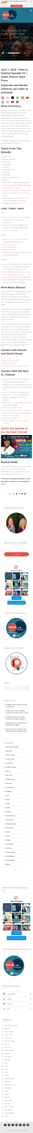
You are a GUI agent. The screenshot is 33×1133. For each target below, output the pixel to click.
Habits (8, 799)
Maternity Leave (11, 824)
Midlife (8, 832)
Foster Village (15, 188)
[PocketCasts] (23, 97)
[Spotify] (18, 97)
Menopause (9, 828)
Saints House (7, 358)
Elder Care (9, 775)
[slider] (28, 54)
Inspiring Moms (15, 43)
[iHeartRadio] (13, 102)
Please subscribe (8, 379)
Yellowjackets (18, 277)
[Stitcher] (13, 97)
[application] (16, 53)
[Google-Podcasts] (8, 97)
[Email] (28, 1125)
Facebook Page (16, 408)
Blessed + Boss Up (9, 250)
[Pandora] (18, 102)
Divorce (8, 771)
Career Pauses (10, 755)
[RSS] (20, 1125)
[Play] (3, 53)
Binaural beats (8, 264)
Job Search (9, 820)
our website (14, 403)
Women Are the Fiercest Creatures (15, 217)
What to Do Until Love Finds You (14, 239)
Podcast (21, 43)
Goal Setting (9, 787)
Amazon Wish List (23, 366)
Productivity (9, 844)
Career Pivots (10, 759)
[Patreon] (24, 1125)
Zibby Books (19, 220)
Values (8, 864)
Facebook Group (20, 410)
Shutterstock (18, 474)
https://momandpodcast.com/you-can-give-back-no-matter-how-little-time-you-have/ (17, 192)
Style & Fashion (11, 852)
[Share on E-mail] (25, 493)
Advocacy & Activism (12, 747)
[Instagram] (12, 1125)
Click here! (15, 143)
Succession (6, 277)
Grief (7, 795)
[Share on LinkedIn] (22, 493)
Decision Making (11, 767)
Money (8, 836)
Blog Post (9, 751)
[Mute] (24, 53)
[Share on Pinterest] (19, 493)
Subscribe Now (16, 6)
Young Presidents (17, 472)
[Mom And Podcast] (9, 15)
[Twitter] (16, 493)
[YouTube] (28, 97)
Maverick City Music (9, 245)
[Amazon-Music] (8, 102)
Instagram (15, 361)
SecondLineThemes (23, 1130)
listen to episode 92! (9, 230)
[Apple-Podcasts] (3, 97)
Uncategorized (10, 860)
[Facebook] (5, 1125)
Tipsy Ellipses (10, 856)
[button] (16, 4)
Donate (5, 366)
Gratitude (9, 791)
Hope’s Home (18, 203)
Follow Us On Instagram (16, 603)
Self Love (26, 43)
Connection (9, 763)
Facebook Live (10, 779)
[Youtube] (16, 1125)
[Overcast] (3, 102)
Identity (8, 811)
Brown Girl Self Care (10, 247)
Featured (8, 43)
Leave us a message (10, 392)
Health (8, 803)
